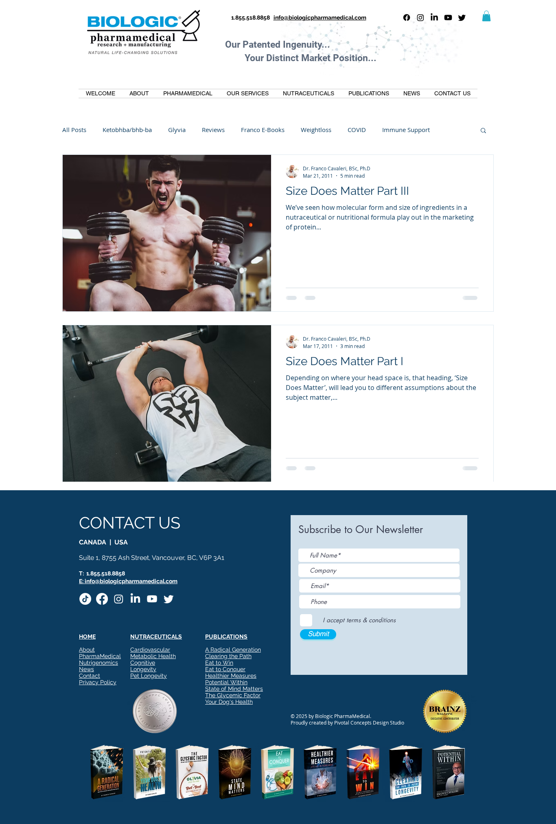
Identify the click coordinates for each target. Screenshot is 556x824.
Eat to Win (219, 662)
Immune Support (406, 130)
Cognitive (142, 662)
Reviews (213, 130)
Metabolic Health (153, 656)
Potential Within (226, 682)
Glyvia (177, 130)
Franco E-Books (263, 130)
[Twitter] (461, 17)
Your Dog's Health (229, 701)
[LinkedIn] (434, 17)
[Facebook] (406, 17)
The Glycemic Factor (232, 695)
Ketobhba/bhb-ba (127, 130)
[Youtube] (448, 17)
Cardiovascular (150, 649)
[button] (486, 16)
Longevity (143, 669)
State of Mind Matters (234, 688)
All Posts (74, 130)
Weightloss (316, 130)
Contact (89, 675)
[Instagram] (420, 17)
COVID (357, 130)
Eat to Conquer (225, 669)
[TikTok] (85, 599)
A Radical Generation (233, 649)
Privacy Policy (97, 682)
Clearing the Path (228, 656)
